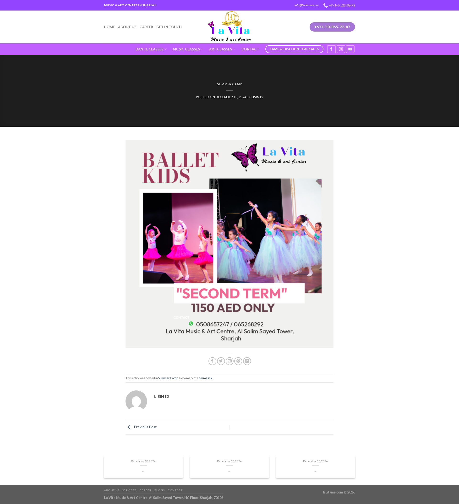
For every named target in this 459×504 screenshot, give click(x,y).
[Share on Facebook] (212, 361)
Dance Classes (150, 49)
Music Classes (186, 49)
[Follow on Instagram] (341, 49)
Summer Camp (229, 84)
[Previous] (97, 472)
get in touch (169, 27)
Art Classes (220, 49)
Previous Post (145, 426)
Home (109, 27)
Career (146, 27)
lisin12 (257, 97)
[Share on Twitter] (221, 361)
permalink (205, 378)
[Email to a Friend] (230, 361)
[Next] (361, 472)
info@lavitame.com (306, 5)
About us (127, 27)
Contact (250, 49)
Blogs (159, 490)
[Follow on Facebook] (331, 49)
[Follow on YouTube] (350, 49)
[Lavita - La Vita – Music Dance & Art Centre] (229, 27)
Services (129, 490)
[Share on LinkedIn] (247, 361)
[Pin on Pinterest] (238, 361)
